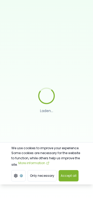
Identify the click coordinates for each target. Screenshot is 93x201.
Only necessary (42, 175)
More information (31, 163)
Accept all (68, 175)
